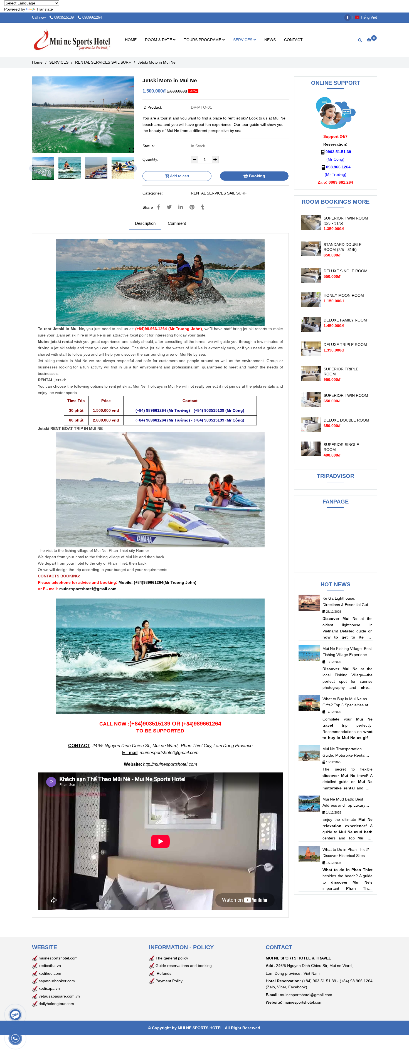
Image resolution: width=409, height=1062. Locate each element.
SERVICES (243, 40)
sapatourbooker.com (56, 981)
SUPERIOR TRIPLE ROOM (341, 371)
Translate (44, 9)
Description (145, 223)
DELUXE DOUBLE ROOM (346, 420)
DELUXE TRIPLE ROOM (345, 344)
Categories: (153, 193)
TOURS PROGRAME (203, 40)
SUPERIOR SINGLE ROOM (341, 447)
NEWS (270, 40)
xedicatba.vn (49, 965)
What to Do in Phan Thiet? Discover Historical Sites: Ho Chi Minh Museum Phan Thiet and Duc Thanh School (347, 853)
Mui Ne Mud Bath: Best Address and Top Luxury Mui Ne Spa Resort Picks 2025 (344, 803)
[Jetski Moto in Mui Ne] (72, 40)
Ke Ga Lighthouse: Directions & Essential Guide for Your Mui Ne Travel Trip (347, 602)
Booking (256, 176)
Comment (177, 223)
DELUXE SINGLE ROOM (346, 271)
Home (37, 62)
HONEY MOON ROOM (344, 295)
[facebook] (349, 17)
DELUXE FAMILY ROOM (345, 320)
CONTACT (293, 40)
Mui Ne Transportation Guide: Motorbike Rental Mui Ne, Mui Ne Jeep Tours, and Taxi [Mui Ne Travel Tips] (346, 752)
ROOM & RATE (159, 40)
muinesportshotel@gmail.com (169, 752)
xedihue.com (50, 973)
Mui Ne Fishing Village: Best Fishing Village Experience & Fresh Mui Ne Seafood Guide (347, 652)
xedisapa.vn (49, 988)
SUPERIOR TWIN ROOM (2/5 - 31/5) (346, 220)
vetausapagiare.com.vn (59, 996)
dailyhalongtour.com (56, 1003)
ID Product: (152, 107)
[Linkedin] (181, 207)
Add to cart (179, 176)
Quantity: (150, 159)
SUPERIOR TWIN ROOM (346, 395)
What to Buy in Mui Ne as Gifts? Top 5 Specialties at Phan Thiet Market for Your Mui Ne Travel (346, 702)
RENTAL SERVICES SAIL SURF (103, 62)
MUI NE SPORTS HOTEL (200, 1028)
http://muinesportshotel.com (170, 764)
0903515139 (64, 17)
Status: (149, 146)
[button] (367, 17)
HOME (131, 40)
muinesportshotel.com (58, 958)
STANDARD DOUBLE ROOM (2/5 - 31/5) (342, 247)
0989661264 (92, 17)
